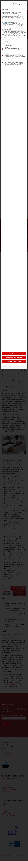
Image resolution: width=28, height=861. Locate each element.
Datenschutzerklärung (6, 23)
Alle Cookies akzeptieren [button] (14, 353)
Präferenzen (6, 366)
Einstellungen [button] (21, 25)
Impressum (22, 366)
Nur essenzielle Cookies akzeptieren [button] (14, 357)
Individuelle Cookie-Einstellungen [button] (14, 361)
